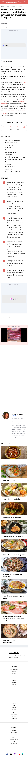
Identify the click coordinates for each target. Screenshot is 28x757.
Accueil (2, 7)
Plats (13, 7)
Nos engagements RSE (14, 737)
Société (14, 709)
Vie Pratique (14, 714)
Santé (14, 705)
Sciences (14, 707)
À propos (14, 730)
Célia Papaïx (4, 23)
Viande (4, 318)
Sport (14, 712)
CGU (14, 741)
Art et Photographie (14, 669)
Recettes (8, 7)
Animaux (14, 671)
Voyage (14, 716)
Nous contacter (14, 732)
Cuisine (14, 680)
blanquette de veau (11, 111)
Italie (24, 82)
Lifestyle (14, 701)
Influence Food (14, 743)
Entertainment (14, 676)
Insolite (14, 687)
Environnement (14, 678)
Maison (14, 703)
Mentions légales (14, 739)
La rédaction (14, 734)
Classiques (12, 318)
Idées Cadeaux (14, 718)
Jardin (14, 689)
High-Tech (14, 684)
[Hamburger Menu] (3, 2)
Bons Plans (14, 673)
